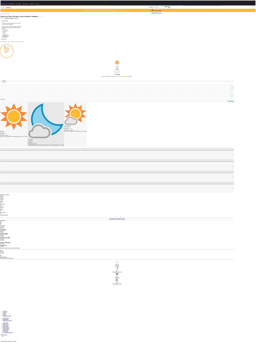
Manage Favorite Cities (156, 12)
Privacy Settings (6, 327)
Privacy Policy (6, 325)
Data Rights (5, 326)
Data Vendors (6, 330)
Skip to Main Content (5, 1)
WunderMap (230, 101)
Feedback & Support (7, 320)
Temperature (5, 30)
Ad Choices (5, 331)
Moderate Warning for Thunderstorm (102, 10)
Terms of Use (6, 324)
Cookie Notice (6, 328)
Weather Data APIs (7, 315)
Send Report (4, 36)
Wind (4, 32)
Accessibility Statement (8, 332)
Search (150, 7)
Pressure (5, 31)
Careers (4, 314)
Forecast (5, 34)
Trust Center (5, 322)
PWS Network (6, 318)
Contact (4, 313)
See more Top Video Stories (117, 218)
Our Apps (5, 311)
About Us (5, 312)
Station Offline (6, 35)
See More (113, 10)
